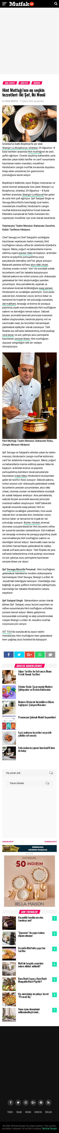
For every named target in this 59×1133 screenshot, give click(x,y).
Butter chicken (32, 522)
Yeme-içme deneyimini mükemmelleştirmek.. (29, 1010)
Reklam (48, 1112)
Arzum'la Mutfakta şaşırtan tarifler (31, 949)
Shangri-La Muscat (33, 194)
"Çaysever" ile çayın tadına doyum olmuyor (31, 934)
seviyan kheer (22, 338)
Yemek (10, 1112)
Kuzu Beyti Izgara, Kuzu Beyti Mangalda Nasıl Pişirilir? (32, 980)
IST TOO (7, 631)
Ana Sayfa (10, 83)
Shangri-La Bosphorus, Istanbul (20, 147)
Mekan (36, 83)
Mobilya (38, 1112)
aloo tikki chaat (39, 264)
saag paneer (46, 288)
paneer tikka (26, 252)
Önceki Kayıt (7, 842)
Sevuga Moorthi (16, 569)
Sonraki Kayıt (50, 842)
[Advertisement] (29, 41)
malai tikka (21, 475)
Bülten (24, 83)
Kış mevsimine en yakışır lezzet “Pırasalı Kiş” (33, 995)
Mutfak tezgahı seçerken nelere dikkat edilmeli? (30, 965)
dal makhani (9, 303)
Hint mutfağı (35, 151)
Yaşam (19, 1112)
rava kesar (8, 334)
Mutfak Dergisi (50, 1128)
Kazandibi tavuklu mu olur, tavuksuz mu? (30, 919)
